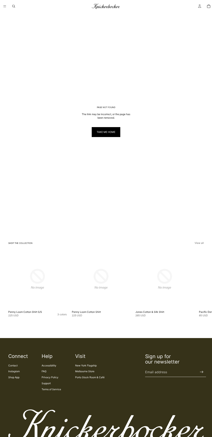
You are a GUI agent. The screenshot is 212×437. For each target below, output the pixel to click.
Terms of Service (51, 389)
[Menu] (5, 6)
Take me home (106, 132)
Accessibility (49, 365)
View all (199, 242)
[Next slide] (199, 283)
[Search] (13, 6)
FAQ (44, 371)
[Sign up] (201, 372)
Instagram (14, 371)
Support (46, 383)
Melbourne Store (84, 371)
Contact (13, 365)
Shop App (13, 377)
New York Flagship (86, 365)
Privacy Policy (50, 377)
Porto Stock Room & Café (90, 377)
